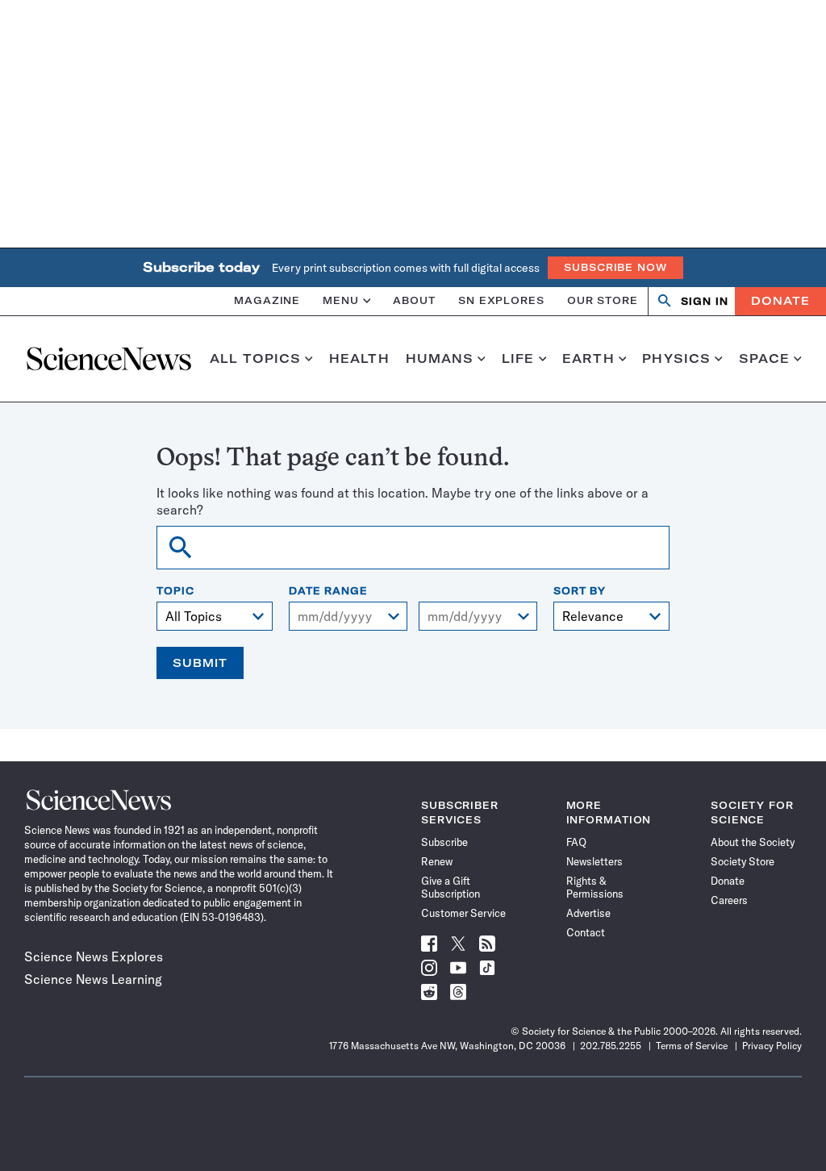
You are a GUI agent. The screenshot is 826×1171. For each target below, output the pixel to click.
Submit (200, 663)
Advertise (588, 912)
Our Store (602, 300)
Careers (729, 900)
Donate (780, 301)
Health (359, 359)
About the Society (753, 842)
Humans (440, 359)
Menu (341, 300)
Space (765, 359)
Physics (676, 359)
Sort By (579, 591)
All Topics (255, 359)
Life (518, 359)
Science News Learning (93, 979)
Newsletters (594, 861)
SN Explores (501, 300)
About (414, 300)
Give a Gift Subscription (450, 887)
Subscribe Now (615, 267)
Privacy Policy (772, 1046)
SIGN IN (704, 301)
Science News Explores (93, 956)
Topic (175, 591)
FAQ (576, 842)
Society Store (742, 861)
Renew (437, 861)
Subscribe (444, 842)
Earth (588, 359)
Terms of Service (692, 1046)
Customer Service (463, 912)
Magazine (267, 300)
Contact (585, 932)
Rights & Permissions (595, 887)
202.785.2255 (610, 1046)
